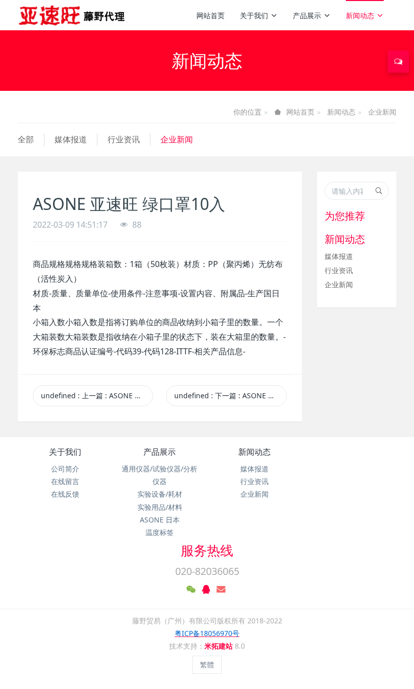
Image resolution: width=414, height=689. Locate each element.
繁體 (207, 664)
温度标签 (159, 532)
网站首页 (210, 15)
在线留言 (65, 481)
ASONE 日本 (160, 519)
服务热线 (207, 550)
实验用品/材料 (159, 507)
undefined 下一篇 (230, 395)
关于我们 (254, 15)
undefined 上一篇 (97, 395)
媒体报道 (71, 139)
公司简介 (65, 468)
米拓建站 (219, 646)
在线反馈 (65, 494)
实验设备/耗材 (159, 494)
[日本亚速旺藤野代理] (72, 15)
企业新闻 (382, 112)
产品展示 (307, 15)
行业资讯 (124, 139)
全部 (26, 139)
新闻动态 (360, 15)
